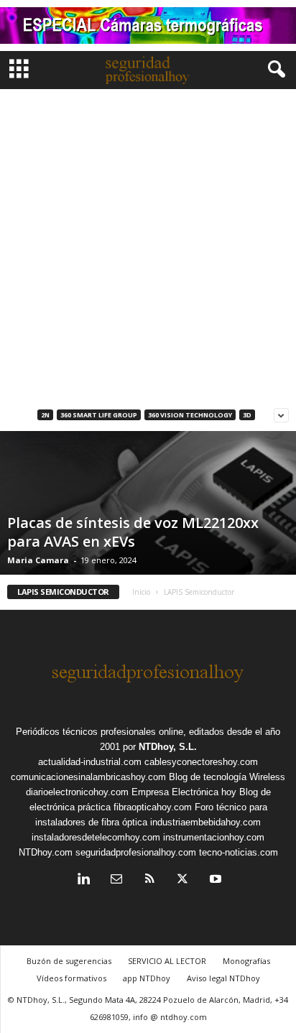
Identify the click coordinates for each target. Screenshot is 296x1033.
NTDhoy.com (46, 852)
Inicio (141, 592)
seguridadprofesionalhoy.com (135, 852)
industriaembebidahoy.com (205, 822)
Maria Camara (38, 560)
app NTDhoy (146, 978)
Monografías (246, 960)
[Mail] (116, 880)
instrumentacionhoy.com (213, 837)
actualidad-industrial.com (90, 761)
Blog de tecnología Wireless (227, 777)
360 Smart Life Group (98, 415)
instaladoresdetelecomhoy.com (96, 837)
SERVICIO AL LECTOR (167, 960)
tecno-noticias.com (238, 852)
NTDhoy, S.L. (168, 746)
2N (45, 415)
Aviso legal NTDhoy (223, 978)
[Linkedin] (83, 880)
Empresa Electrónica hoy (183, 792)
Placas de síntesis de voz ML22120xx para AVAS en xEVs (133, 532)
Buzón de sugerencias (69, 960)
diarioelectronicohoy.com (77, 792)
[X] (182, 880)
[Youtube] (214, 880)
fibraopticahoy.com (153, 807)
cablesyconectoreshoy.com (201, 761)
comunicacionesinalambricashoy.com (88, 777)
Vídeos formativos (71, 978)
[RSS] (149, 880)
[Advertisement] (148, 244)
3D (247, 415)
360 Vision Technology (190, 415)
